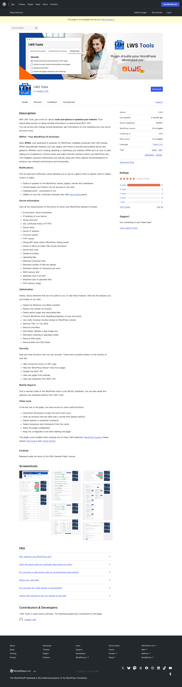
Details (25, 102)
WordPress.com (149, 646)
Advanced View (127, 162)
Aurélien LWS (42, 91)
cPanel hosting (48, 441)
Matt (144, 650)
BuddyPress (148, 657)
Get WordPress (170, 4)
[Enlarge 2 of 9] (45, 484)
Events (111, 650)
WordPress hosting (92, 437)
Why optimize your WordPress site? (35, 557)
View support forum (129, 228)
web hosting (75, 194)
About (12, 646)
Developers (80, 653)
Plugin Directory (16, 12)
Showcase (47, 646)
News (12, 650)
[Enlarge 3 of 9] (45, 497)
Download (156, 89)
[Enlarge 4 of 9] (77, 474)
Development (69, 102)
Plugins (46, 653)
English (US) (158, 144)
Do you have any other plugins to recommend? (40, 588)
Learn (78, 646)
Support (159, 102)
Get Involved (114, 646)
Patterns (46, 657)
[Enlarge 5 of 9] (77, 506)
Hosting (13, 653)
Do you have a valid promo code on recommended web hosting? (49, 572)
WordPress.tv (82, 657)
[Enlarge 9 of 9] (109, 525)
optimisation (149, 155)
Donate (113, 653)
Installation (52, 102)
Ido (35, 671)
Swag (112, 657)
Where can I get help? (29, 580)
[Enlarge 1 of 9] (45, 474)
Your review (125, 207)
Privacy (13, 657)
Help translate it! (108, 19)
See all (160, 207)
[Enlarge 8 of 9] (109, 486)
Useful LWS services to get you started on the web (42, 596)
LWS (160, 150)
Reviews (37, 102)
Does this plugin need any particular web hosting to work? (45, 564)
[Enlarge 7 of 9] (109, 474)
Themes (46, 650)
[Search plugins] (36, 27)
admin (154, 150)
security (159, 155)
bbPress (146, 653)
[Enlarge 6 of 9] (77, 522)
